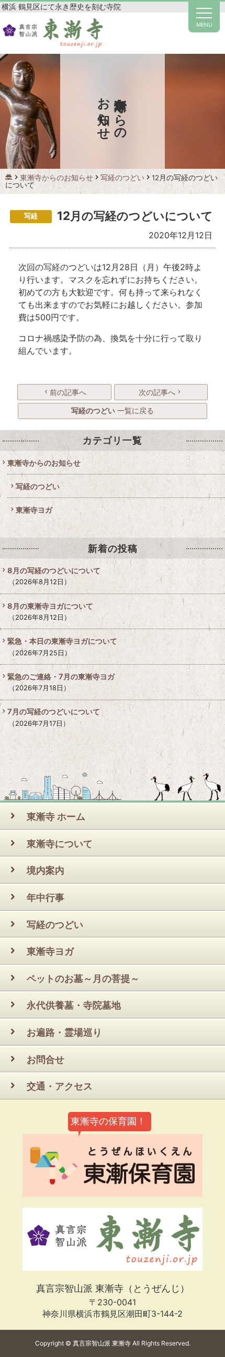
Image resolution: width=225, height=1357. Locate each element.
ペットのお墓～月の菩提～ (83, 978)
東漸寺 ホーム (56, 816)
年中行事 (45, 897)
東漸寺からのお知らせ (44, 462)
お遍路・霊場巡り (64, 1032)
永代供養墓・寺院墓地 (74, 1005)
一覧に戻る (112, 410)
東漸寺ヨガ (34, 509)
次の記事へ (157, 392)
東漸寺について (60, 843)
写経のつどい (38, 486)
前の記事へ (68, 392)
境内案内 (45, 870)
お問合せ (45, 1059)
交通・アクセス (60, 1086)
